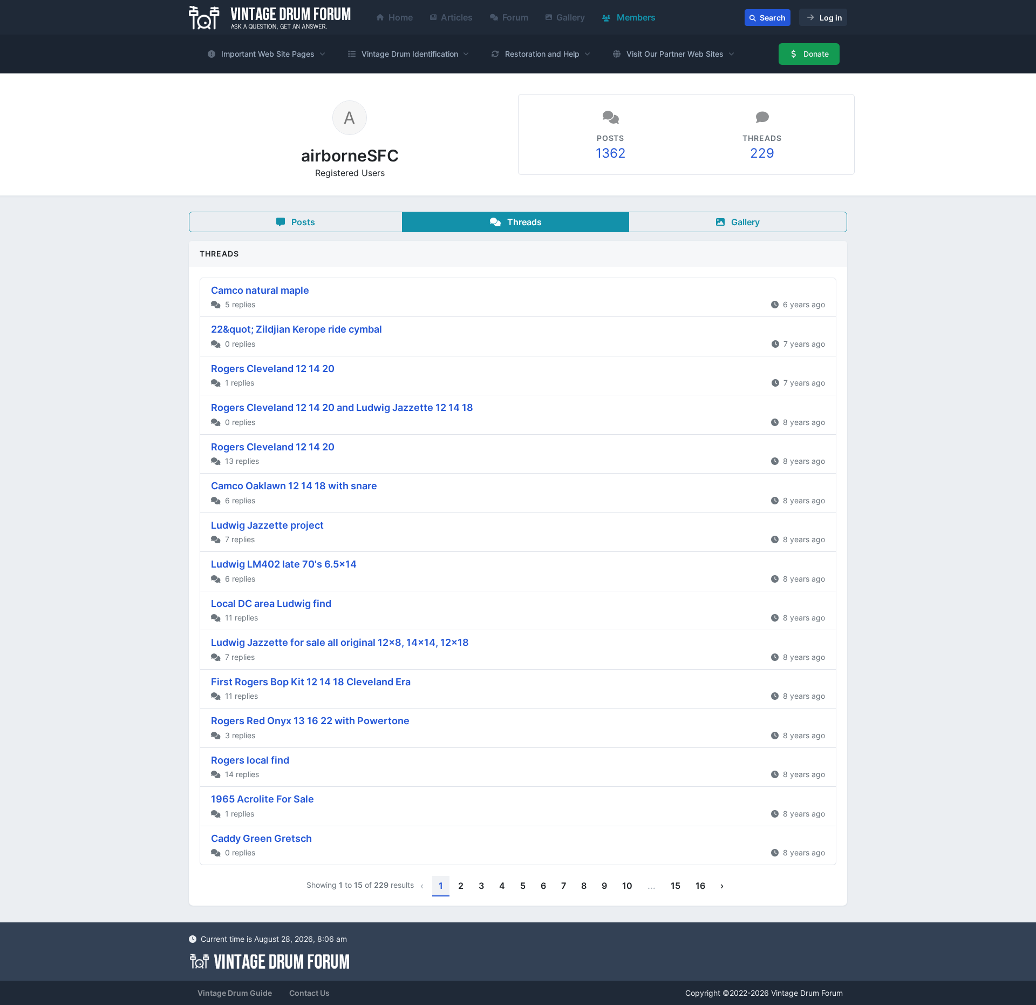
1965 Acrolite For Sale (262, 799)
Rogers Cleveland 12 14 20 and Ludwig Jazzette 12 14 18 (342, 407)
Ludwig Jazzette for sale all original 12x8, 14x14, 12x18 (340, 642)
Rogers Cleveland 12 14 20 (273, 368)
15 (675, 885)
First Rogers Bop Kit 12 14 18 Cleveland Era (311, 681)
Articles (457, 17)
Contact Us (309, 992)
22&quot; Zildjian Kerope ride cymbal (296, 329)
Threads (523, 222)
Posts (302, 222)
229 (762, 153)
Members (635, 17)
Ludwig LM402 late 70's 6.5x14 (284, 564)
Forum (515, 17)
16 (700, 885)
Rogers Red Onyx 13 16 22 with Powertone (310, 720)
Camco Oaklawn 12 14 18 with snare (294, 485)
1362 (611, 153)
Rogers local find (250, 760)
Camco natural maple (260, 290)
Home (400, 17)
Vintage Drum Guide (234, 992)
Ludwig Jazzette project (267, 525)
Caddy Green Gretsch (261, 838)
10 (627, 885)
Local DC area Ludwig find (271, 603)
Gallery (570, 17)
